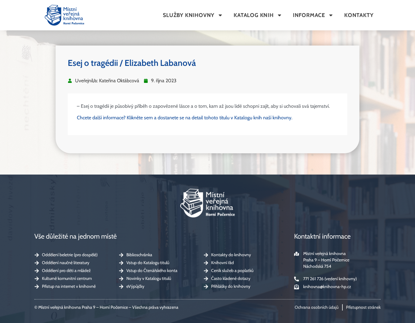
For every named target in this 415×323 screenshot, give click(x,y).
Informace (309, 15)
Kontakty (358, 15)
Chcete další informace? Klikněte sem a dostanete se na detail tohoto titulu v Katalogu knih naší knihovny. (184, 118)
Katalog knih (254, 15)
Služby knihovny (188, 15)
